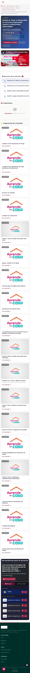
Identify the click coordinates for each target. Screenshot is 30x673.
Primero (17, 6)
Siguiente (6, 45)
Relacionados (22, 583)
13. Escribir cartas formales (8, 9)
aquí (11, 575)
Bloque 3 (18, 8)
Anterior (22, 42)
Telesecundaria (10, 6)
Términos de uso (5, 652)
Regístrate (3, 640)
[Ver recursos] (27, 665)
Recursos (9, 583)
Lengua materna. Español (8, 8)
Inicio (3, 6)
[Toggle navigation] (3, 2)
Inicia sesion (8, 113)
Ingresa (3, 643)
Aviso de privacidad (6, 649)
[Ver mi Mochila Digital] (4, 669)
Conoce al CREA (10, 579)
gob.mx (3, 661)
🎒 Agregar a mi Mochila (10, 42)
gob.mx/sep (4, 659)
